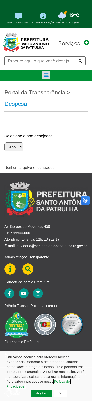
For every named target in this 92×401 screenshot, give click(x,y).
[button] (46, 75)
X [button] (60, 393)
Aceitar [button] (41, 393)
